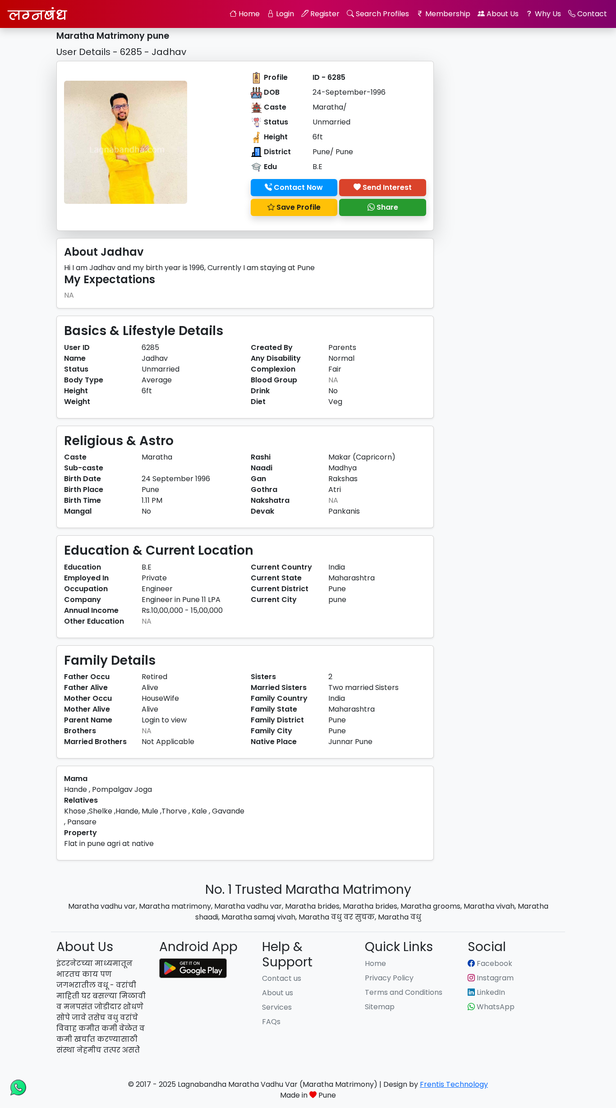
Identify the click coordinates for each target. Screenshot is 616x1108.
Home (248, 14)
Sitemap (380, 1007)
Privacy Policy (389, 978)
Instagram (494, 978)
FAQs (271, 1021)
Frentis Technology (454, 1084)
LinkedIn (490, 992)
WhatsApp (495, 1007)
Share (386, 207)
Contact (591, 14)
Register (324, 14)
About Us (502, 14)
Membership (446, 14)
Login (284, 14)
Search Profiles (381, 14)
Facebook (493, 963)
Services (277, 1007)
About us (277, 993)
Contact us (281, 978)
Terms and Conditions (403, 992)
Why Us (547, 14)
